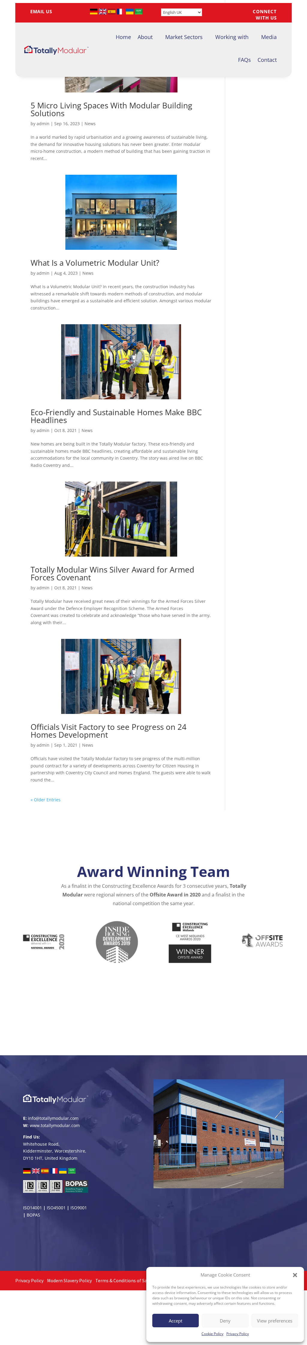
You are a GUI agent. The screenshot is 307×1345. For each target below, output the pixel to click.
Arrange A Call (153, 1036)
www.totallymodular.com (55, 1125)
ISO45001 (56, 1207)
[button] (295, 1275)
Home (123, 37)
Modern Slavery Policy (69, 1280)
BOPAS (33, 1215)
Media (269, 37)
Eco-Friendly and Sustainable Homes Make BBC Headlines (116, 416)
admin (43, 123)
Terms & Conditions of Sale (123, 1280)
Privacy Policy (237, 1333)
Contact (267, 59)
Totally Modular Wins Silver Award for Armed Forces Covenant (112, 573)
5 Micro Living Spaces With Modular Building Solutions (111, 109)
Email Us (43, 11)
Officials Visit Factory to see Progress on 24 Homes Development (108, 730)
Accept (175, 1321)
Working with (232, 37)
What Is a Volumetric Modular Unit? (95, 262)
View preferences (274, 1321)
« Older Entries (46, 799)
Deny (225, 1321)
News (90, 123)
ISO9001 (78, 1207)
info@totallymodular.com (53, 1118)
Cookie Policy (212, 1333)
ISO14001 (32, 1207)
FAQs (244, 59)
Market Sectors (184, 37)
